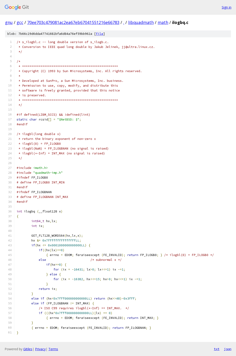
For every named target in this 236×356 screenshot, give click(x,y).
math (163, 22)
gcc (20, 22)
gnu (9, 22)
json (227, 349)
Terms (53, 349)
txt (216, 349)
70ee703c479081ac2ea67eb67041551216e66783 (73, 22)
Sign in (226, 7)
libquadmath (141, 22)
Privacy (40, 349)
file (99, 34)
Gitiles (27, 349)
